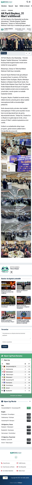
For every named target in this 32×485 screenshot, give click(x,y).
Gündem (4, 6)
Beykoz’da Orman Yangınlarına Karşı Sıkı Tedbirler (7, 292)
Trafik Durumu (21, 463)
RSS (6, 477)
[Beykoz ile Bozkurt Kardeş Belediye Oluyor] (8, 315)
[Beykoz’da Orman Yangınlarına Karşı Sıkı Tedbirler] (8, 285)
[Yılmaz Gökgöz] (5, 270)
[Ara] (27, 2)
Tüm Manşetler (22, 467)
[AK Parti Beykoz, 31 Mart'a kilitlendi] (16, 41)
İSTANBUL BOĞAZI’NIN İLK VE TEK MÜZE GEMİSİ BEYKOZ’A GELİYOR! (23, 322)
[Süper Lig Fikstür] (30, 401)
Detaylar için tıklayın (16, 395)
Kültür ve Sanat (24, 6)
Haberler (3, 10)
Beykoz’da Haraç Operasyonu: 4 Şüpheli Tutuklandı (23, 307)
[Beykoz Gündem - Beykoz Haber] (7, 2)
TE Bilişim (20, 482)
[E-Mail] (11, 272)
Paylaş (4, 53)
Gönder (4, 346)
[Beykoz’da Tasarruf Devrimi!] (24, 285)
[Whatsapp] (16, 457)
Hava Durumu (6, 463)
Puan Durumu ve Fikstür (8, 467)
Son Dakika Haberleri (8, 470)
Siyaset (10, 6)
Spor (16, 6)
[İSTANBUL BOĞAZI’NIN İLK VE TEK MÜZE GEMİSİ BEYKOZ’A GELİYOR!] (24, 315)
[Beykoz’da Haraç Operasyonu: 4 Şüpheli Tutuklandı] (24, 300)
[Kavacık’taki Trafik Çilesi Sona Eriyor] (8, 300)
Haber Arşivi (22, 470)
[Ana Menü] (29, 2)
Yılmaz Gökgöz (14, 268)
